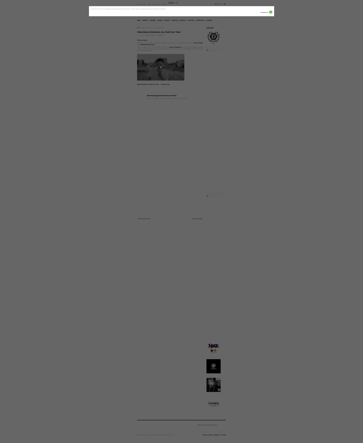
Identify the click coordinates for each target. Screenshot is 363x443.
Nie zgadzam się (264, 12)
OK (271, 12)
